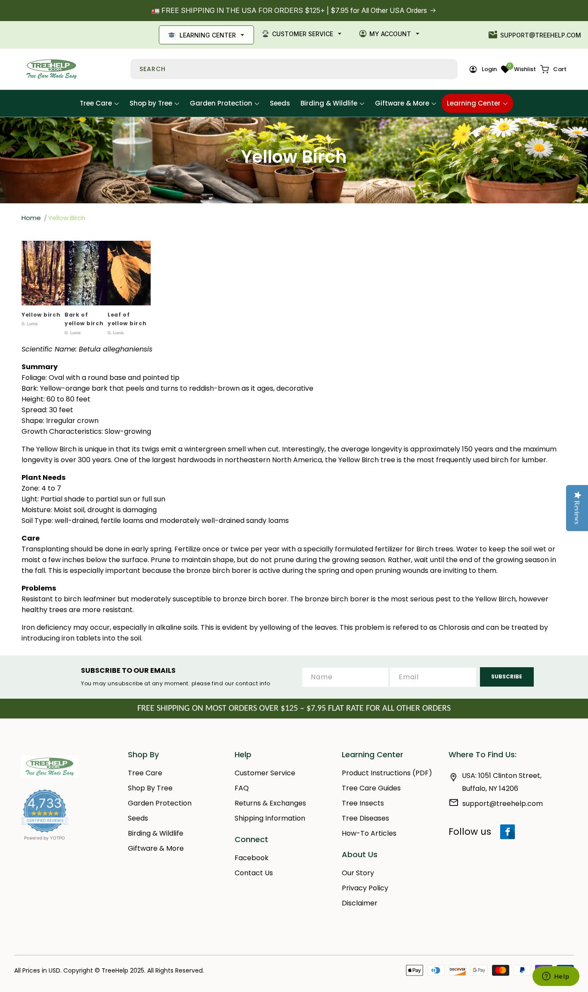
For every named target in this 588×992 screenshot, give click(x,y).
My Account (390, 33)
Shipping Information (270, 818)
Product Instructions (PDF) (387, 773)
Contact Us (254, 873)
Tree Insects (363, 803)
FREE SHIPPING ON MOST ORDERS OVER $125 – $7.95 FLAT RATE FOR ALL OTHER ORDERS (294, 708)
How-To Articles (369, 833)
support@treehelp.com (540, 35)
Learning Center (207, 35)
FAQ (242, 788)
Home (31, 217)
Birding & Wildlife (155, 833)
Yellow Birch (66, 217)
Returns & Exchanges (270, 803)
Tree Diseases (365, 818)
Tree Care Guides (371, 788)
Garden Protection (160, 803)
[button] (553, 69)
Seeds (138, 818)
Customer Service (302, 33)
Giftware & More (156, 848)
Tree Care (145, 773)
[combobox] (294, 69)
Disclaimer (360, 903)
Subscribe (506, 676)
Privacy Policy (365, 888)
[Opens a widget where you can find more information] (555, 977)
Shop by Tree (150, 788)
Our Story (358, 873)
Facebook (252, 858)
